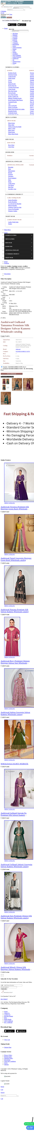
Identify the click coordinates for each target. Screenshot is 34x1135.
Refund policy (8, 1056)
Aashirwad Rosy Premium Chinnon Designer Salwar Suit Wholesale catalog (15, 663)
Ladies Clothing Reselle (14, 197)
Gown (10, 80)
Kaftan (10, 82)
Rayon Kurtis (12, 93)
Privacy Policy (8, 1055)
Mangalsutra (11, 171)
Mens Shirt (11, 125)
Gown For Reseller (13, 209)
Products (6, 263)
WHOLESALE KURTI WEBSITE (14, 764)
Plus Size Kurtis (12, 91)
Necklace (10, 176)
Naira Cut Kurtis (12, 107)
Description (7, 274)
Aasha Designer (16, 57)
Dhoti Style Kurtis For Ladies (16, 109)
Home (6, 28)
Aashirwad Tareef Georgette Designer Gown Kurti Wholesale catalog (16, 559)
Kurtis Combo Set (13, 96)
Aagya (14, 46)
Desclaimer (7, 1060)
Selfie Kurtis (11, 78)
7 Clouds (14, 41)
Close (10, 14)
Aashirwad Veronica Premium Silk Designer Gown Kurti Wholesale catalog (15, 509)
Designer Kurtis (12, 74)
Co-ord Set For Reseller (14, 203)
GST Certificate (8, 1021)
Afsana (14, 63)
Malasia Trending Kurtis (15, 98)
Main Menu (7, 229)
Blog (5, 1018)
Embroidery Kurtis (13, 114)
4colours (14, 39)
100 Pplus (15, 33)
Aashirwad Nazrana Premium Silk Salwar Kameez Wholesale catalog (15, 611)
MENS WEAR (11, 120)
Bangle (10, 172)
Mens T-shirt (11, 128)
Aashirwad (15, 58)
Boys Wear (11, 145)
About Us (7, 1013)
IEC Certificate (8, 1022)
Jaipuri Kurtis (12, 84)
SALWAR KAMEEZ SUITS (23, 351)
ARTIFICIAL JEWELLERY (15, 165)
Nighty (10, 224)
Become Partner (8, 1016)
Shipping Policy (8, 1058)
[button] (17, 1133)
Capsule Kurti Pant (13, 87)
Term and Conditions (10, 1061)
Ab (13, 60)
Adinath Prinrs (16, 61)
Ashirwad (18, 349)
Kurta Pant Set (12, 85)
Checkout (9, 17)
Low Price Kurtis (13, 94)
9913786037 (4, 999)
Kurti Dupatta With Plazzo (15, 100)
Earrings (10, 174)
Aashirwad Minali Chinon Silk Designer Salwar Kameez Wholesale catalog (15, 969)
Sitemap (6, 1064)
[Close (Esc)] (1, 974)
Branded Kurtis (12, 111)
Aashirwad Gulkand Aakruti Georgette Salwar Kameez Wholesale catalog (16, 865)
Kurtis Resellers (12, 202)
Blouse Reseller (12, 205)
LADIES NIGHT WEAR (14, 219)
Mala (9, 180)
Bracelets (10, 167)
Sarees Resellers (12, 200)
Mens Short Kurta (13, 134)
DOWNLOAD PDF (8, 376)
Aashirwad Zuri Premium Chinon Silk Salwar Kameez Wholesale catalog (16, 917)
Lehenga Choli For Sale (14, 207)
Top (9, 104)
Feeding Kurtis (12, 73)
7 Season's (15, 43)
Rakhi (10, 181)
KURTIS (9, 70)
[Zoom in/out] (3, 974)
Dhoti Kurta (11, 132)
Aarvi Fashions (16, 55)
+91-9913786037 (6, 1)
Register (20, 3)
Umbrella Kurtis (12, 113)
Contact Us (10, 3)
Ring (9, 169)
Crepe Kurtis (11, 89)
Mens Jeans (11, 130)
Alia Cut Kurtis (12, 105)
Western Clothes (12, 211)
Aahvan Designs (17, 47)
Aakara (14, 49)
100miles (14, 35)
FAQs (5, 1063)
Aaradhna (15, 54)
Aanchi (14, 52)
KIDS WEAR (11, 142)
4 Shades (14, 38)
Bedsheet (9, 155)
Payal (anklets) (12, 178)
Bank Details (7, 1019)
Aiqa (13, 64)
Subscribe (3, 989)
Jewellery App (12, 189)
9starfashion (15, 44)
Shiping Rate (7, 1047)
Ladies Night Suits (13, 222)
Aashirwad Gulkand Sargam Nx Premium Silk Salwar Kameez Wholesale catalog (14, 815)
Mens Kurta (11, 123)
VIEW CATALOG (9, 503)
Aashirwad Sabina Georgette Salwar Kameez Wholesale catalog (15, 713)
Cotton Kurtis (12, 76)
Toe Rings (11, 185)
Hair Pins (10, 187)
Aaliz (13, 50)
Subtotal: (3, 16)
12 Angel (14, 36)
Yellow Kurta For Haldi (14, 126)
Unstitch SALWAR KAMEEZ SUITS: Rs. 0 (14, 367)
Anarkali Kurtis (12, 102)
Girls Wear (11, 147)
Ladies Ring (11, 183)
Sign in (15, 3)
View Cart (3, 17)
